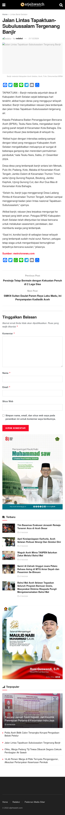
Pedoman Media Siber (35, 801)
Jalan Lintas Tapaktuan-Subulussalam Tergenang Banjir (32, 742)
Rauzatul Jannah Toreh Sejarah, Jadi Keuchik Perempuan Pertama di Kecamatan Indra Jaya (29, 718)
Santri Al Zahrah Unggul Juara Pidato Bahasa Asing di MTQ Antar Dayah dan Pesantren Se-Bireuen (38, 569)
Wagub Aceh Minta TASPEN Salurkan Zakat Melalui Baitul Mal (37, 554)
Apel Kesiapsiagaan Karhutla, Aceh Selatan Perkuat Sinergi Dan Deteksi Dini (39, 540)
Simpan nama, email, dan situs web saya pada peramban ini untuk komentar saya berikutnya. (31, 417)
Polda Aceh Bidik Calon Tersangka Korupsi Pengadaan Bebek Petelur (32, 734)
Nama (6, 372)
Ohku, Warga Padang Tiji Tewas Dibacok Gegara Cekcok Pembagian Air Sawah (33, 751)
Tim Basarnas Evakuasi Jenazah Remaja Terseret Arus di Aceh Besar (39, 526)
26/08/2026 (10, 724)
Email (6, 387)
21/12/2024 (34, 38)
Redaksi (16, 801)
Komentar (8, 333)
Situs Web (7, 401)
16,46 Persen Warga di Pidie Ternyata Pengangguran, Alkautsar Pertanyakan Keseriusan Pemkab (32, 760)
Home (5, 14)
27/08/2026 (23, 532)
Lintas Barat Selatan (18, 14)
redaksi (19, 38)
